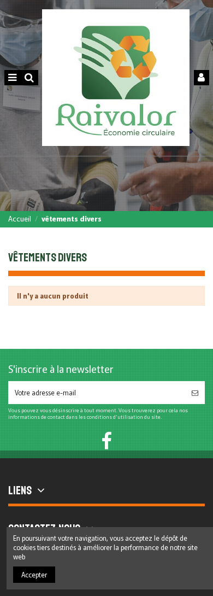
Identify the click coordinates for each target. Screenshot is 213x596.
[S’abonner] (195, 392)
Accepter (34, 574)
